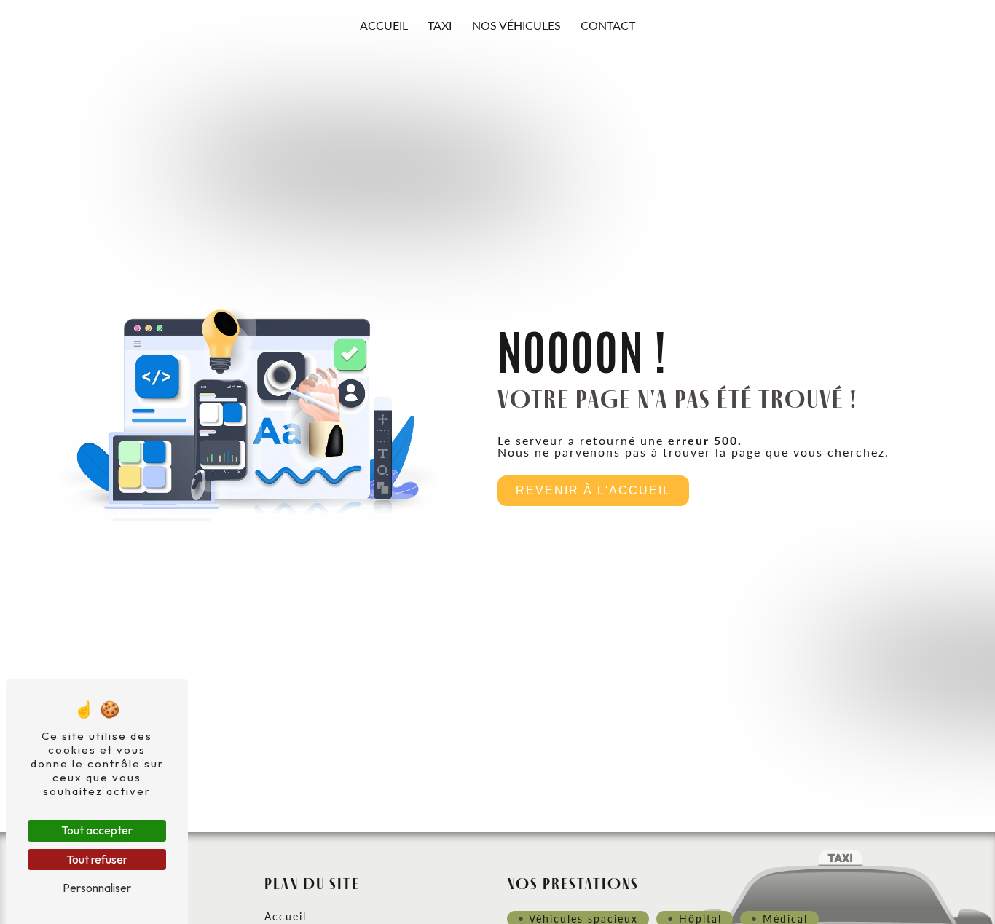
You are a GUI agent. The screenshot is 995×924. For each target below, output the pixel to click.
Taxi (440, 25)
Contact (608, 25)
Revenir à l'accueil (593, 490)
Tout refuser (96, 859)
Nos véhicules (516, 25)
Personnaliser (97, 887)
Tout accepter (97, 830)
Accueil (384, 25)
